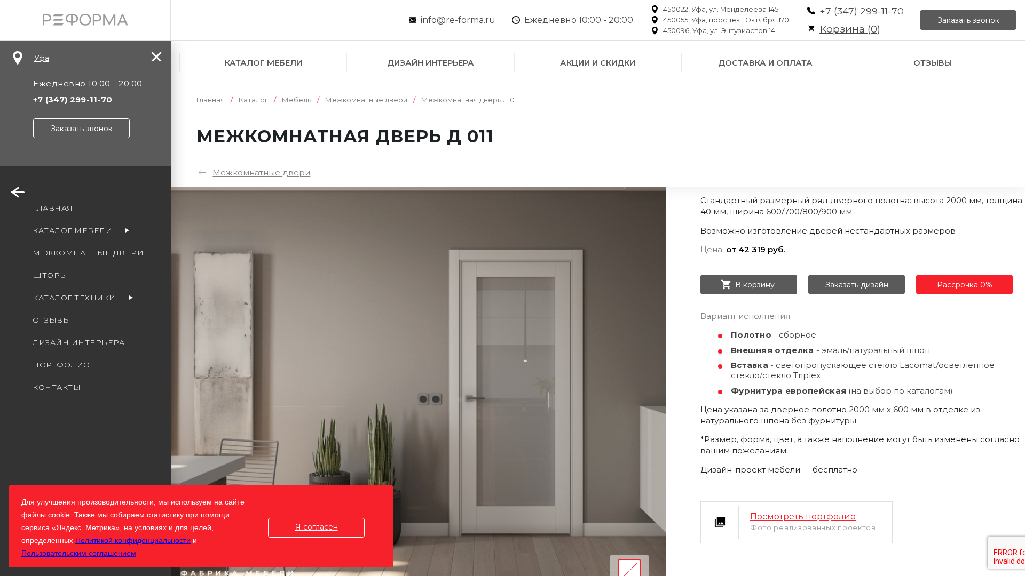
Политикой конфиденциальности (133, 540)
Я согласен (316, 527)
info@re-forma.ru (458, 20)
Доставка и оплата (765, 63)
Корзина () (849, 29)
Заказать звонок (968, 20)
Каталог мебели (263, 63)
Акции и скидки (597, 63)
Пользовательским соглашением (78, 553)
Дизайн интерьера (430, 63)
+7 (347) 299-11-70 (861, 11)
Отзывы (932, 63)
